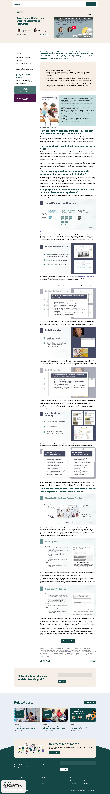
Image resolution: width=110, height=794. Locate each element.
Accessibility (85, 790)
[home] (16, 4)
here (63, 178)
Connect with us (55, 752)
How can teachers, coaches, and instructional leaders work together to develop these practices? (24, 82)
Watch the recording (68, 640)
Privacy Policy (71, 678)
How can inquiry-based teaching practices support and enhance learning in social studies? (25, 59)
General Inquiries (46, 780)
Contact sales (91, 4)
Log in (83, 4)
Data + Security (73, 790)
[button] (60, 4)
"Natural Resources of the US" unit (87, 276)
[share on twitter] (48, 35)
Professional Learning (69, 4)
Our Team (16, 783)
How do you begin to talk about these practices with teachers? (24, 64)
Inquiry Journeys (45, 234)
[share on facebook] (46, 35)
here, (73, 618)
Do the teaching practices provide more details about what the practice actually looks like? (24, 69)
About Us (16, 780)
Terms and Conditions (92, 790)
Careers (16, 786)
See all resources (90, 702)
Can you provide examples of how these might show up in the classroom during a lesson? (24, 76)
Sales (43, 783)
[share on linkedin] (43, 35)
